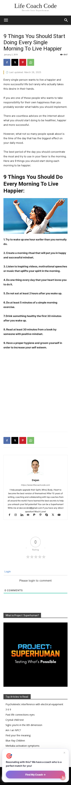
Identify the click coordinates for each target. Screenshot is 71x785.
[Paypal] (36, 515)
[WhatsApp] (30, 62)
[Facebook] (6, 62)
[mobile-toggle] (5, 20)
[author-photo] (35, 475)
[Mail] (30, 515)
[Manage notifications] (63, 777)
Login (7, 571)
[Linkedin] (23, 515)
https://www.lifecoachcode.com (35, 485)
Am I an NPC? (13, 730)
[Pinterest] (22, 62)
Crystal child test (15, 719)
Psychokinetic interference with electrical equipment (34, 704)
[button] (66, 20)
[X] (14, 62)
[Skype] (48, 515)
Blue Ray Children (15, 740)
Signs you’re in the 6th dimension (24, 725)
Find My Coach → (35, 774)
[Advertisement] (35, 391)
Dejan (35, 480)
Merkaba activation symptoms (22, 745)
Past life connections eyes (20, 714)
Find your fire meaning (18, 735)
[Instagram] (17, 515)
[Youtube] (60, 515)
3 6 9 (8, 709)
